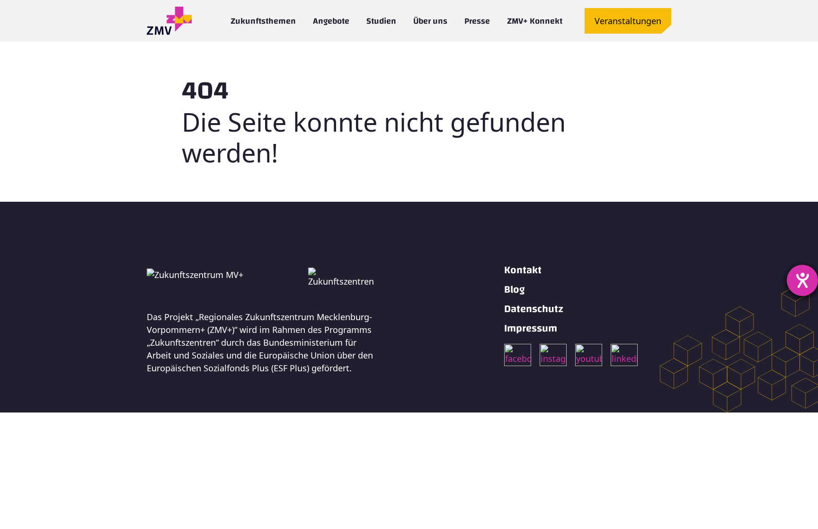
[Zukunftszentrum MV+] (169, 21)
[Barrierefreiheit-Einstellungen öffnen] (802, 280)
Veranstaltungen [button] (628, 21)
